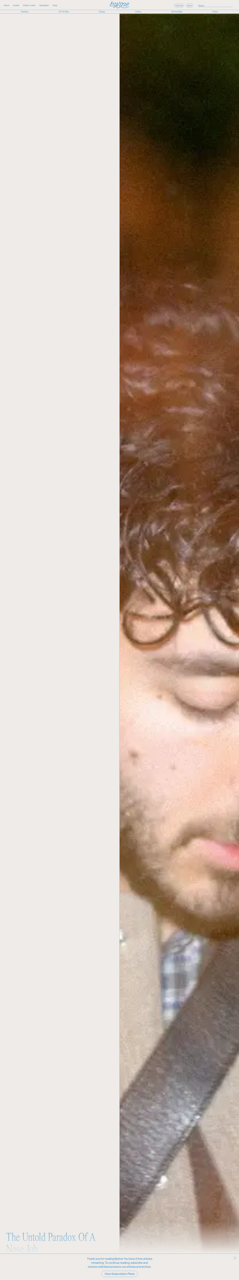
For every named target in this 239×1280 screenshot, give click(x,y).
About (6, 5)
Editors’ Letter (29, 5)
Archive (16, 5)
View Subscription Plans (120, 1274)
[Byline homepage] (119, 3)
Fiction (215, 11)
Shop (55, 5)
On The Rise (64, 11)
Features (25, 11)
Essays (102, 11)
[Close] (235, 1258)
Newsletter (44, 5)
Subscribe (179, 6)
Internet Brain (176, 11)
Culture (138, 11)
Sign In (189, 6)
